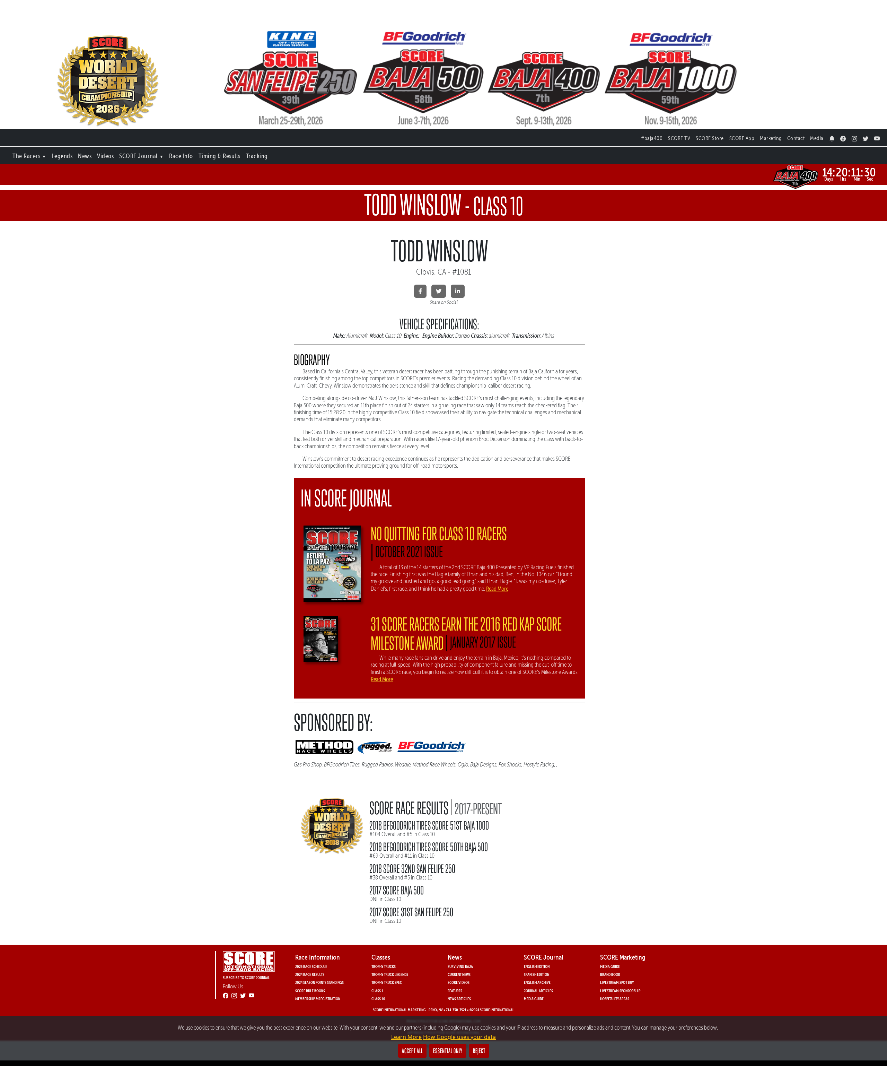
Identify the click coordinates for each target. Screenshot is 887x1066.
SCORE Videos (458, 982)
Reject (479, 1051)
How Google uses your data (459, 1037)
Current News (459, 974)
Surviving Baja (460, 966)
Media (817, 138)
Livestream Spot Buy (617, 982)
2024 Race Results (309, 974)
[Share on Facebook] (420, 291)
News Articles (459, 998)
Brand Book (610, 974)
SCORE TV (679, 138)
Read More (497, 588)
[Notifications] (832, 136)
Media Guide (534, 998)
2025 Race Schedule (311, 966)
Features (455, 990)
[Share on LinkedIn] (458, 291)
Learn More (406, 1037)
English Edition (537, 966)
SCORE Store (710, 138)
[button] (29, 154)
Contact (796, 138)
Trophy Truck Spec (386, 982)
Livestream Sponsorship (620, 990)
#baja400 (651, 138)
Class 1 (377, 990)
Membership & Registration (317, 998)
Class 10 (378, 998)
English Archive (537, 982)
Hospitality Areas (614, 998)
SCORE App (742, 138)
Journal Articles (538, 990)
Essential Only (448, 1051)
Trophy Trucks (383, 966)
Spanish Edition (536, 974)
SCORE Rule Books (310, 990)
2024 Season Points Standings (319, 982)
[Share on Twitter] (438, 291)
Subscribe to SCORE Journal (246, 977)
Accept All (412, 1051)
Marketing (771, 138)
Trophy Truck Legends (389, 974)
